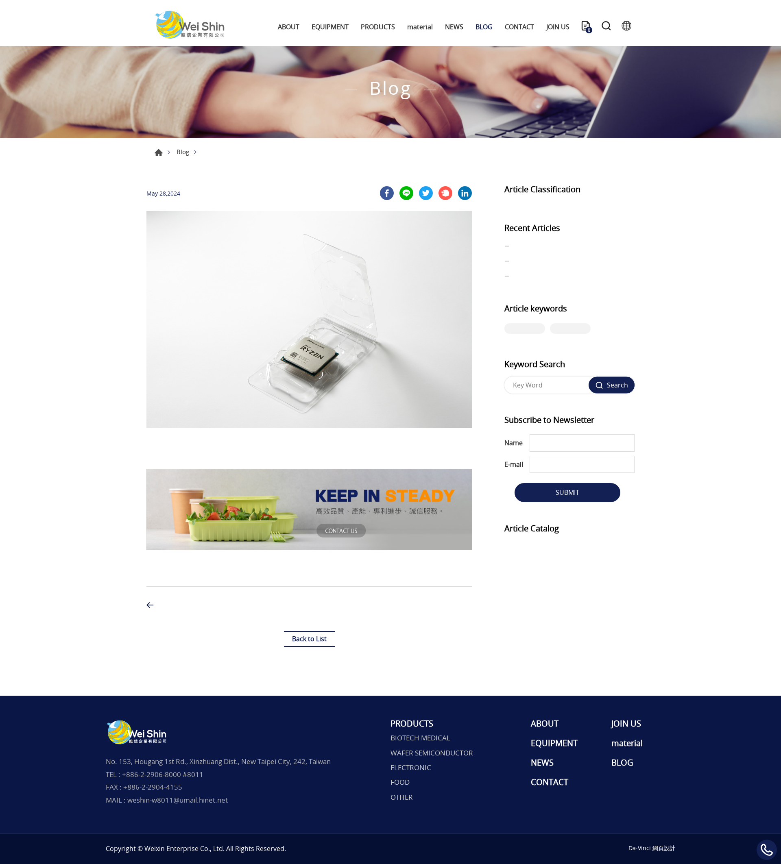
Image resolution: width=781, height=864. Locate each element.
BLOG (484, 26)
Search (606, 27)
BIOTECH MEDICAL (420, 738)
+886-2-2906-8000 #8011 (162, 774)
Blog (183, 152)
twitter (426, 193)
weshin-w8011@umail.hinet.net (177, 800)
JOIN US (557, 26)
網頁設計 (663, 848)
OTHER (401, 797)
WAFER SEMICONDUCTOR (431, 753)
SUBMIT (567, 492)
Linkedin (465, 193)
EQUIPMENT (330, 26)
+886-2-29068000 (767, 850)
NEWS (454, 26)
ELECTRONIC (410, 768)
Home (159, 152)
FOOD (400, 782)
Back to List (309, 638)
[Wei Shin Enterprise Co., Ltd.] (189, 27)
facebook (387, 193)
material (420, 26)
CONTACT (519, 26)
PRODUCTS (378, 26)
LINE (406, 193)
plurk (445, 193)
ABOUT (288, 26)
